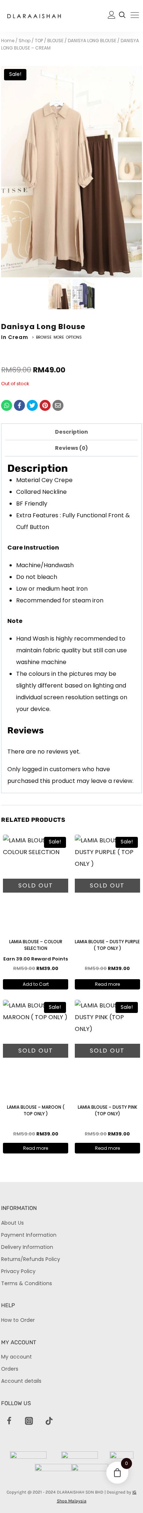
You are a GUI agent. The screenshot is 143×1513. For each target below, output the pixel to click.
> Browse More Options (57, 337)
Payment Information (28, 1235)
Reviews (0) (71, 448)
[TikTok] (49, 1421)
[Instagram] (29, 1421)
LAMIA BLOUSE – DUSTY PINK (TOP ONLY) (107, 1110)
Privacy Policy (18, 1271)
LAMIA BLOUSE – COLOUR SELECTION (35, 944)
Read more (107, 984)
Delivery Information (27, 1247)
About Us (12, 1222)
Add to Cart (36, 984)
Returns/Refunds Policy (30, 1259)
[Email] (57, 405)
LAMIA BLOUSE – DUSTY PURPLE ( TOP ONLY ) (107, 944)
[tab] (71, 432)
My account (16, 1356)
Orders (9, 1368)
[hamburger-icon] (134, 16)
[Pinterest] (45, 405)
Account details (21, 1381)
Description (71, 431)
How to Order (18, 1320)
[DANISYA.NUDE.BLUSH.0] (71, 171)
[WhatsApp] (6, 405)
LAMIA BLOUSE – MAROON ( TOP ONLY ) (36, 1110)
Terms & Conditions (26, 1283)
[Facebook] (19, 405)
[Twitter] (32, 405)
